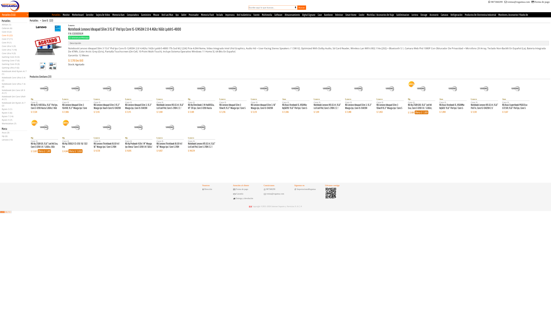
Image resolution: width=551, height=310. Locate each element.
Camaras (444, 14)
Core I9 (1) (6, 42)
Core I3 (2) (6, 31)
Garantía (239, 194)
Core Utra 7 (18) (9, 49)
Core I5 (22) (7, 35)
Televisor (339, 14)
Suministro (146, 14)
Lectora (415, 14)
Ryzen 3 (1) (7, 109)
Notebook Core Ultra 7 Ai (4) (14, 85)
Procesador (194, 14)
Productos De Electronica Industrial (480, 14)
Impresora (229, 14)
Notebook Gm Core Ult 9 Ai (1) (13, 91)
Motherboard (78, 14)
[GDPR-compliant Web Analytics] (5, 212)
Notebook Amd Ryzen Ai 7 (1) (14, 72)
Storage (423, 14)
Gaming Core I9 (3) (11, 64)
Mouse (156, 14)
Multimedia (267, 14)
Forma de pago (542, 2)
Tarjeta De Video (103, 14)
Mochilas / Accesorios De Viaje (380, 14)
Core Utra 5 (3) (9, 46)
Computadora (133, 14)
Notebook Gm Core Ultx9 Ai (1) (13, 98)
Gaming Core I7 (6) (11, 60)
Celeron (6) (7, 28)
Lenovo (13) (7, 139)
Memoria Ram (118, 14)
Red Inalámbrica (244, 14)
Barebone (328, 14)
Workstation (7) (9, 123)
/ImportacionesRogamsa (306, 189)
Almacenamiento (292, 14)
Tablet (183, 14)
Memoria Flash (207, 14)
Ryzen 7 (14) (7, 116)
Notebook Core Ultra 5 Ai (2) (14, 79)
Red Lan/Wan (167, 14)
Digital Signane (308, 14)
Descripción (75, 43)
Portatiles (56, 14)
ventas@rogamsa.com (518, 2)
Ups (177, 14)
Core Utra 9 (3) (9, 53)
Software (278, 14)
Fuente (256, 14)
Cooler (361, 14)
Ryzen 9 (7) (7, 120)
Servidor (90, 14)
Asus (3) (5, 132)
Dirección (208, 189)
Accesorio (434, 14)
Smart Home (350, 14)
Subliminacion (402, 14)
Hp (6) (4, 136)
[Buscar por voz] (295, 7)
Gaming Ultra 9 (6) (10, 67)
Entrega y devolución (244, 198)
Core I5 (45, 20)
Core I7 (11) (7, 39)
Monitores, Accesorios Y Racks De (513, 14)
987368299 (497, 2)
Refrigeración (456, 14)
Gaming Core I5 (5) (11, 57)
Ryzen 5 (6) (7, 112)
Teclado (219, 14)
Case (320, 14)
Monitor (66, 14)
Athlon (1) (6, 24)
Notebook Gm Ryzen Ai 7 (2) (13, 104)
